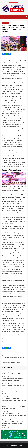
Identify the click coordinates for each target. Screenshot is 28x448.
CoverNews (12, 445)
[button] (2, 16)
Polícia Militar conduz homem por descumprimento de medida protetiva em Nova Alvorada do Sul (14, 400)
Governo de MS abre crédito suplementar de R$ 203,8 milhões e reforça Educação (13, 386)
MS (3, 23)
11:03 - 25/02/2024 (7, 33)
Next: (11, 361)
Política (7, 23)
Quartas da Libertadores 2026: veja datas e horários (13, 392)
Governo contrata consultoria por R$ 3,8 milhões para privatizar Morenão (12, 379)
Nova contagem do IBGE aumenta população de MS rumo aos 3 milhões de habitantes (13, 372)
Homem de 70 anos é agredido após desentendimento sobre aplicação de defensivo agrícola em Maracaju (14, 415)
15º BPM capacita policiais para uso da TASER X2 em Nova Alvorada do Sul (13, 407)
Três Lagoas (17, 122)
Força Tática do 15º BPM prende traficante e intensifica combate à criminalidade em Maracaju (13, 423)
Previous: (13, 357)
